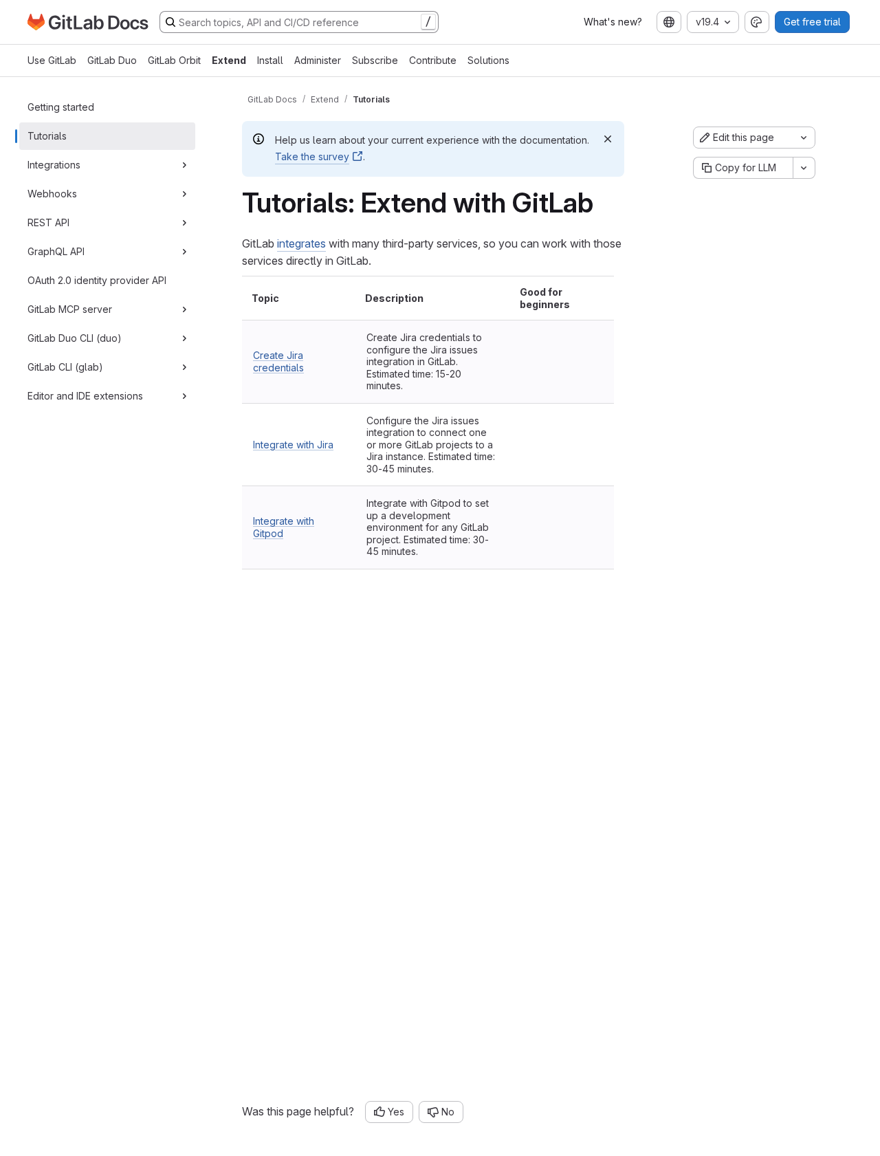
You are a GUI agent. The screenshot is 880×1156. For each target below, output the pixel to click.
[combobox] (669, 22)
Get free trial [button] (812, 22)
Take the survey (312, 156)
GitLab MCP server (70, 309)
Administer (317, 60)
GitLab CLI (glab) (65, 367)
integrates (301, 243)
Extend (229, 60)
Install (270, 60)
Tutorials (47, 136)
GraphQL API (56, 251)
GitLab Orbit (174, 60)
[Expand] (184, 165)
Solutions (488, 60)
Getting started (61, 107)
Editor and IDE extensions (85, 396)
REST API (48, 222)
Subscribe (375, 60)
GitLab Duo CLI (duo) (75, 338)
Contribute (432, 60)
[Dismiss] (608, 139)
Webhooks (52, 193)
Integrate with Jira (293, 444)
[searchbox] (299, 22)
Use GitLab (52, 60)
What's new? (613, 22)
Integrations (54, 165)
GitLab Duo (112, 60)
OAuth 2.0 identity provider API (97, 280)
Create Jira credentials (278, 361)
